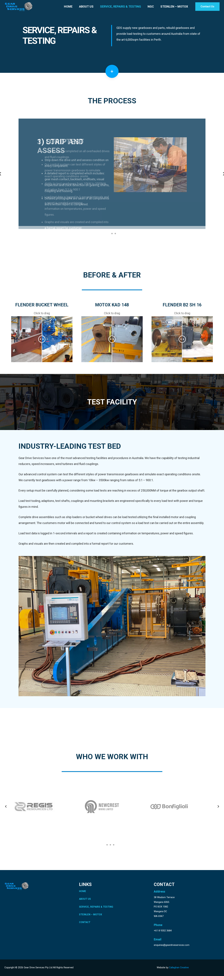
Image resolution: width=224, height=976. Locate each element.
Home (82, 891)
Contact (84, 922)
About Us (85, 899)
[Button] (112, 71)
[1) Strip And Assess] (150, 140)
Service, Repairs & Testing (96, 906)
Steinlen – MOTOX (90, 914)
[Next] (218, 806)
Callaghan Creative (179, 967)
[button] (108, 230)
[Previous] (6, 806)
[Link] (18, 6)
